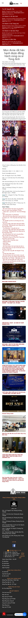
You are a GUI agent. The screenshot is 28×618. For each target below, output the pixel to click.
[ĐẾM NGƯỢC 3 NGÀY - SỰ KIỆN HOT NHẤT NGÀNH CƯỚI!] (14, 313)
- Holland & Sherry (6, 241)
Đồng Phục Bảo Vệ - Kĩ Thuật (9, 584)
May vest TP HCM (6, 607)
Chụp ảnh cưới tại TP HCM (8, 603)
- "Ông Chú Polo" (6, 244)
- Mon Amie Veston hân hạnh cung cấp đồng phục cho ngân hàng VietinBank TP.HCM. (12, 209)
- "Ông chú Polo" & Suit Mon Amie (10, 240)
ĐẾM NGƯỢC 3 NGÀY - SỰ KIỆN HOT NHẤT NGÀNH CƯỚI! (13, 323)
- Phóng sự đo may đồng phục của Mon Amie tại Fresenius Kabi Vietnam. (13, 261)
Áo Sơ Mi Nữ (5, 571)
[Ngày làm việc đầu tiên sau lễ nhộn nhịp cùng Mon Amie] (14, 423)
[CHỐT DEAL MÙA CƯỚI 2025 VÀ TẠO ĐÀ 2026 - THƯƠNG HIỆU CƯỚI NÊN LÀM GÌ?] (14, 382)
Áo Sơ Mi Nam (5, 563)
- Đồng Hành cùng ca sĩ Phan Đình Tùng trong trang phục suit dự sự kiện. (13, 237)
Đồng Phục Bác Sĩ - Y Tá (8, 582)
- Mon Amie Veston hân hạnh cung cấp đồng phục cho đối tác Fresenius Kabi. (12, 234)
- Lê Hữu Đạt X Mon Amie (8, 253)
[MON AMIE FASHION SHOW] (14, 271)
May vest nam (5, 594)
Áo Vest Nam (5, 561)
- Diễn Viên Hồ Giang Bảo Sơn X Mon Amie (12, 259)
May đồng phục (6, 605)
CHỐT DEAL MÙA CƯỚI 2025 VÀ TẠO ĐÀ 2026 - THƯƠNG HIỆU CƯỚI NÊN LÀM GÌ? (13, 392)
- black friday (5, 243)
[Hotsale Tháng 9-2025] (14, 403)
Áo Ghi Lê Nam (5, 565)
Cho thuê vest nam (6, 592)
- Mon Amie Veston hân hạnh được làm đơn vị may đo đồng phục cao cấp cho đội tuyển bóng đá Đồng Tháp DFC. (13, 247)
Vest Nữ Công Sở (6, 574)
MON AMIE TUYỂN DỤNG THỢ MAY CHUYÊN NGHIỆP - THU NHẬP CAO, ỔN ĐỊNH (13, 302)
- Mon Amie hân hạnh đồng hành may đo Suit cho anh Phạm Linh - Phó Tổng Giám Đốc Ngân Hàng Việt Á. (14, 217)
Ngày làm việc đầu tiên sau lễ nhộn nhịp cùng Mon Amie (14, 434)
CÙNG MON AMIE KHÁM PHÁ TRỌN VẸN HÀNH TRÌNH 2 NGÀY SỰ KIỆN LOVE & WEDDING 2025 (12, 456)
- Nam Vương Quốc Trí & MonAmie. (10, 214)
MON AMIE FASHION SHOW (9, 281)
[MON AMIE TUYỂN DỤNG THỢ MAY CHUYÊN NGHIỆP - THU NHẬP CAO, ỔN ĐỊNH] (14, 291)
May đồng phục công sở (8, 601)
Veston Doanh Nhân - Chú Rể (9, 559)
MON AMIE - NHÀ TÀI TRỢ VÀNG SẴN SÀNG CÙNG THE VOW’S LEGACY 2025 (13, 344)
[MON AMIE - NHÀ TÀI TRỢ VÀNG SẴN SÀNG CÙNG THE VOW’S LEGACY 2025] (14, 334)
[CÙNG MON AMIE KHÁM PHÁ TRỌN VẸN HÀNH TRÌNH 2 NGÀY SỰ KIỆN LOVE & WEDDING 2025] (14, 445)
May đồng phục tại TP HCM (8, 598)
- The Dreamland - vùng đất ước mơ (10, 228)
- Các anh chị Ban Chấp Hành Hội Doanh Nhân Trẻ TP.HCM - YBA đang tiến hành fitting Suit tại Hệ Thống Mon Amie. (13, 225)
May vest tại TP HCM (7, 596)
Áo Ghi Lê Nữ (5, 576)
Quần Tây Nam (5, 567)
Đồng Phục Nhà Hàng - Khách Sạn (10, 580)
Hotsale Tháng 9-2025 (7, 413)
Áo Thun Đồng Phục (7, 588)
